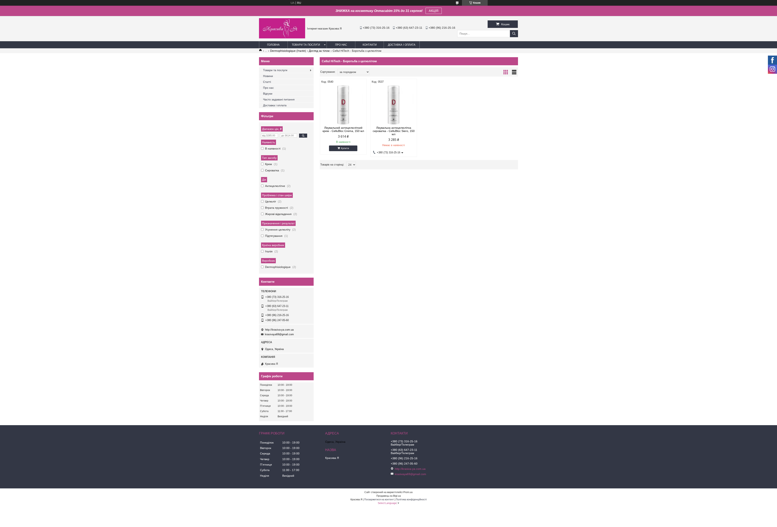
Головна (273, 44)
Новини (268, 76)
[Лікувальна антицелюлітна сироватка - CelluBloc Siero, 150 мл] (394, 105)
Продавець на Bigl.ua (388, 495)
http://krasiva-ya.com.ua (279, 329)
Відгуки (267, 93)
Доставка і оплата (401, 44)
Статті (267, 81)
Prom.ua (408, 492)
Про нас (341, 44)
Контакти (370, 44)
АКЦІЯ (433, 11)
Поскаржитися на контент (379, 499)
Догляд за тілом (319, 50)
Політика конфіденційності (411, 499)
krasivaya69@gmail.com (279, 334)
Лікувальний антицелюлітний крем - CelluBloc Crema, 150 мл (343, 129)
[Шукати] (514, 33)
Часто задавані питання (279, 99)
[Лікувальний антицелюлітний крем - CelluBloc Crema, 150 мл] (343, 105)
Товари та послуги (306, 44)
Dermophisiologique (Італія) (288, 50)
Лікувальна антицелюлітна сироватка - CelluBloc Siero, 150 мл (394, 131)
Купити (345, 148)
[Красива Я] (282, 37)
